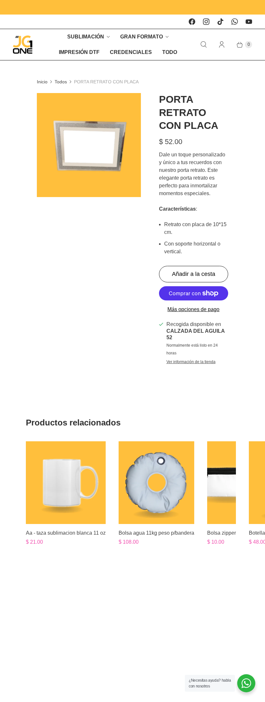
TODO (169, 52)
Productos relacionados (73, 422)
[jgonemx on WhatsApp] (235, 22)
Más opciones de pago (193, 309)
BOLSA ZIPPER (221, 533)
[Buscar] (204, 44)
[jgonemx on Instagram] (206, 22)
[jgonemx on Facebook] (192, 22)
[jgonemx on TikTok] (220, 22)
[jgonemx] (22, 45)
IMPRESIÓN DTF (79, 52)
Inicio (42, 81)
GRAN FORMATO (141, 36)
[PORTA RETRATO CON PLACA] (89, 145)
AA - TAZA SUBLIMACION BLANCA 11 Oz (66, 533)
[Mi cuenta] (222, 44)
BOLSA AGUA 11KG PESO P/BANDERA (156, 533)
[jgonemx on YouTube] (249, 22)
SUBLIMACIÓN (85, 36)
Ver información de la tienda (191, 362)
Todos (61, 81)
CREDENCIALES (131, 52)
